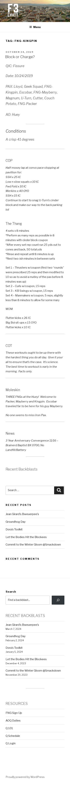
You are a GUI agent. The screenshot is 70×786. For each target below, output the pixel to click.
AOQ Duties (13, 720)
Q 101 (9, 728)
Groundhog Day (16, 521)
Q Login (10, 743)
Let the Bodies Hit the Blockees (26, 537)
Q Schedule (13, 736)
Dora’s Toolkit (14, 529)
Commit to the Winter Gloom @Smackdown (33, 544)
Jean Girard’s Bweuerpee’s (22, 514)
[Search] (58, 600)
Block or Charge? (20, 57)
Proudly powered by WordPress (25, 777)
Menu (37, 27)
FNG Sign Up (14, 713)
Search (11, 591)
